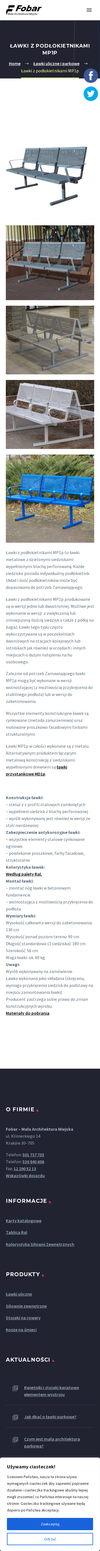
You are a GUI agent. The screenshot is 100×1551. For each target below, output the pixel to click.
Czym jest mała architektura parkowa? (52, 1442)
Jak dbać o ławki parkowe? (50, 1416)
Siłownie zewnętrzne (26, 1306)
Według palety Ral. (24, 874)
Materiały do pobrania (27, 1013)
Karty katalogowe (23, 1220)
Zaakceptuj (50, 1524)
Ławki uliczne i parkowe (56, 63)
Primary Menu (89, 10)
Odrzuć (50, 1539)
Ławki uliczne (19, 1294)
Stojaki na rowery (23, 1317)
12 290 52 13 (25, 1168)
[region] (50, 1504)
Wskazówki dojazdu (25, 1175)
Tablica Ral (16, 1232)
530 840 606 (33, 1161)
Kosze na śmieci (21, 1329)
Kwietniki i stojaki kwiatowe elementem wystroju (51, 1391)
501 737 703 (33, 1154)
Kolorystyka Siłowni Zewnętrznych (40, 1244)
